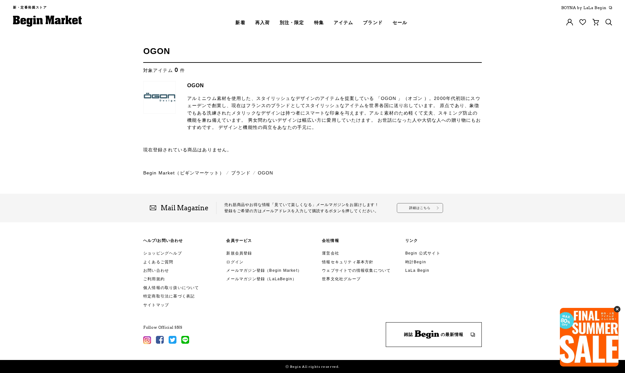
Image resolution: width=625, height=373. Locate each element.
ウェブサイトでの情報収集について (356, 270)
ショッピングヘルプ (162, 253)
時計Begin (415, 262)
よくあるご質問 (158, 262)
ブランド (241, 172)
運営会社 (330, 253)
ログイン (234, 262)
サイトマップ (156, 305)
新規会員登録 (239, 253)
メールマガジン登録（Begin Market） (264, 270)
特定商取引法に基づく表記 (169, 296)
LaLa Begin (417, 270)
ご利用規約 (154, 279)
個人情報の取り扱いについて (171, 287)
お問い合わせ (156, 270)
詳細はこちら (420, 208)
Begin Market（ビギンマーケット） (183, 172)
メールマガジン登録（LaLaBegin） (261, 279)
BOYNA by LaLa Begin (583, 8)
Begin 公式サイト (422, 253)
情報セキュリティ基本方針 (347, 262)
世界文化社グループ (341, 279)
